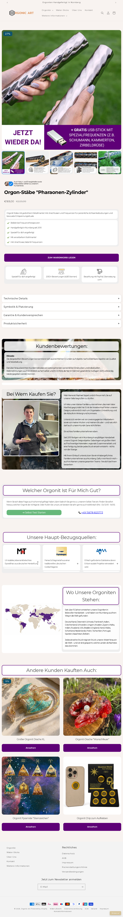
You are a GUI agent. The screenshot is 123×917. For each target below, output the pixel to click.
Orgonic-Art (26, 909)
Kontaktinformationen (63, 911)
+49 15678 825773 (92, 512)
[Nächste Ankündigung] (115, 2)
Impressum (67, 862)
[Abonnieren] (82, 887)
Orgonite (11, 848)
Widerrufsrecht (56, 909)
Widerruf (115, 913)
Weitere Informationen (18, 866)
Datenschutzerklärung (73, 909)
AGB (64, 858)
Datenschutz (68, 853)
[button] (47, 10)
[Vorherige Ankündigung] (7, 2)
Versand (94, 909)
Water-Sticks (13, 852)
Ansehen (31, 748)
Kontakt (11, 861)
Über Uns (11, 857)
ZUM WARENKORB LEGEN (61, 257)
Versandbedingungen (73, 872)
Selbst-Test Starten (35, 512)
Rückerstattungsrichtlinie (74, 867)
